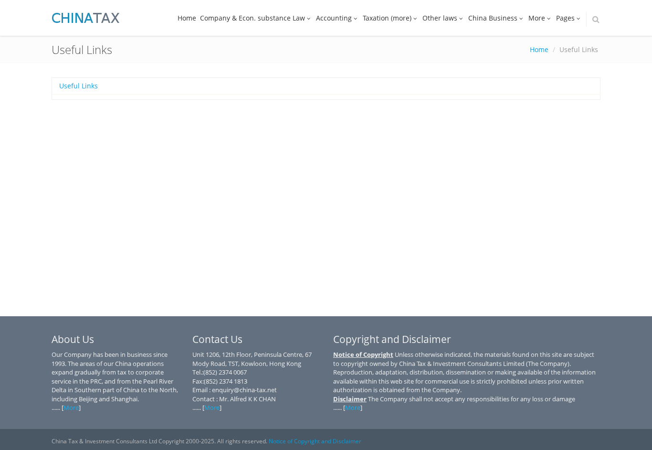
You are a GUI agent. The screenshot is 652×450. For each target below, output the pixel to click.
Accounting (334, 17)
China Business (492, 17)
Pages (565, 17)
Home (187, 17)
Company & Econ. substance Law (252, 17)
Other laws (439, 17)
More (536, 17)
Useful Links (78, 85)
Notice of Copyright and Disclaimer (315, 441)
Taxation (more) (387, 17)
